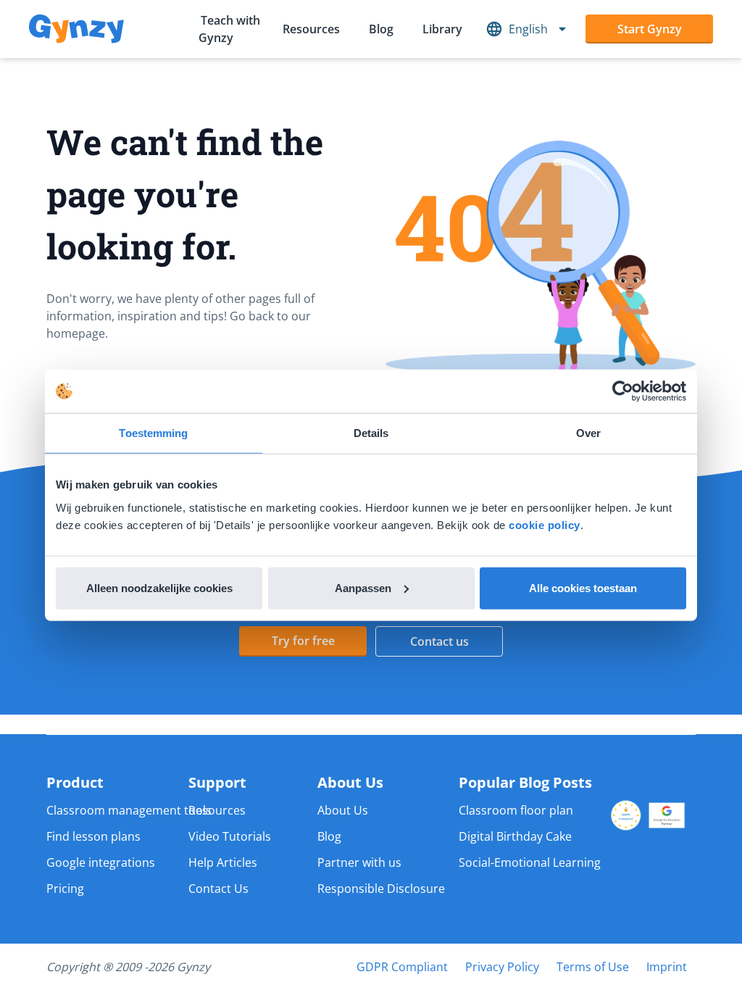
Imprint (666, 967)
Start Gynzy (649, 29)
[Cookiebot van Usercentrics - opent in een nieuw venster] (622, 391)
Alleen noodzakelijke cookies (159, 587)
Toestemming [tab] (153, 433)
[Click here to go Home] (76, 29)
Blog (381, 29)
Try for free (303, 641)
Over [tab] (588, 433)
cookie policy (544, 524)
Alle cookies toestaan (583, 587)
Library (442, 29)
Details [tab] (371, 433)
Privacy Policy (502, 967)
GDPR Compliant (402, 967)
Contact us (439, 641)
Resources (311, 29)
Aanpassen (363, 587)
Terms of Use (592, 967)
